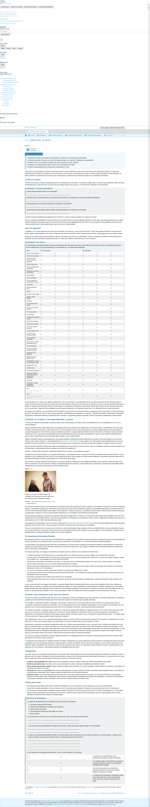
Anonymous (28, 788)
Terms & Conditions (66, 804)
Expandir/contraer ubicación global (124, 135)
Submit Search (5, 34)
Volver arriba (28, 793)
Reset (2, 45)
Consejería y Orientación (75, 135)
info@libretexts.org (109, 804)
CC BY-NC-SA (90, 787)
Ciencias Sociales (56, 135)
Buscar (27, 131)
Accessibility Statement (78, 804)
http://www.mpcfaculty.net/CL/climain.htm (78, 523)
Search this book (4, 29)
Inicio (32, 135)
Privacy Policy (56, 804)
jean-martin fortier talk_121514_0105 (43, 501)
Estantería (43, 135)
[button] (6, 103)
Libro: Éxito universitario (94, 135)
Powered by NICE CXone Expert (49, 801)
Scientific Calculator (9, 90)
